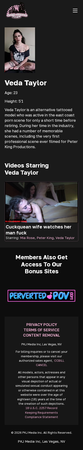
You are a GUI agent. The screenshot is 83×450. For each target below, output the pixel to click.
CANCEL (41, 365)
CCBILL (59, 360)
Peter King (45, 238)
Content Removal (41, 335)
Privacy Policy (41, 324)
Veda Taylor (65, 238)
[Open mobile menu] (75, 10)
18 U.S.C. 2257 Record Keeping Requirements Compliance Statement (41, 412)
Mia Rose (27, 238)
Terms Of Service (41, 330)
